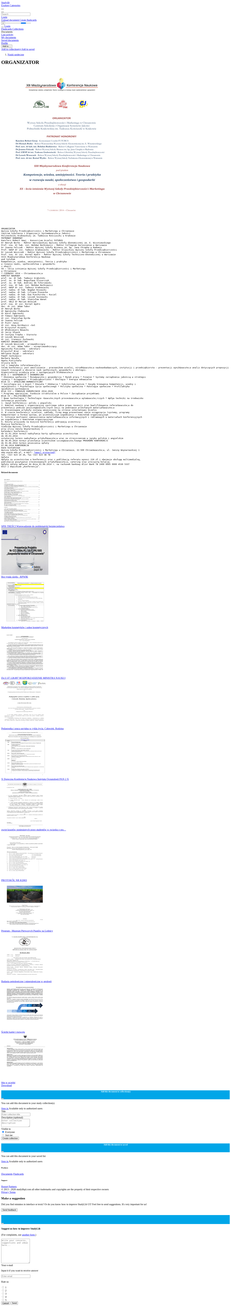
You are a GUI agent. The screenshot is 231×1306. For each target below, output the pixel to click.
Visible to (6, 1129)
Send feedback (9, 1210)
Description (12, 1117)
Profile (4, 43)
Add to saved (28, 49)
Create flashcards (28, 20)
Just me (9, 1135)
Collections (18, 29)
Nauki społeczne (16, 54)
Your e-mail (7, 1265)
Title (3, 1111)
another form (28, 1234)
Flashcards (6, 29)
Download (6, 1085)
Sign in (5, 1108)
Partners (13, 1186)
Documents (7, 1174)
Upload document (10, 20)
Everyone (10, 1132)
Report (4, 1186)
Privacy (5, 1192)
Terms (12, 1192)
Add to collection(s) (11, 49)
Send (14, 1303)
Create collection (10, 1138)
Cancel (6, 1303)
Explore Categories (10, 5)
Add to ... (7, 46)
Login (4, 17)
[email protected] (44, 452)
